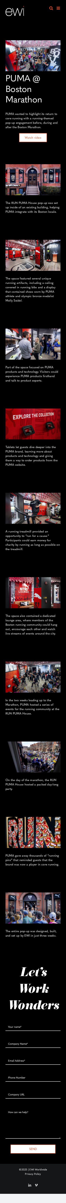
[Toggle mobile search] (51, 8)
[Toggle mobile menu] (58, 8)
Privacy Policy (33, 1174)
